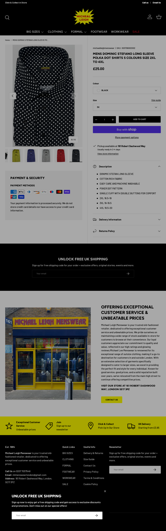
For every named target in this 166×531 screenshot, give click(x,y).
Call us (145, 2)
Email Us (157, 2)
